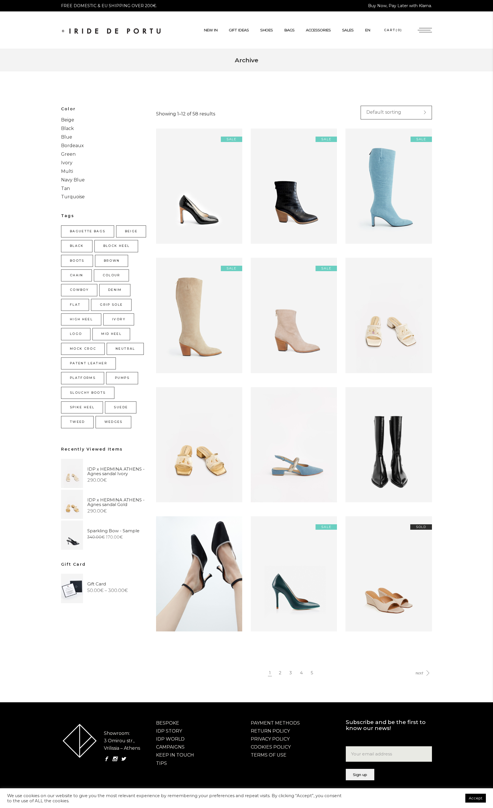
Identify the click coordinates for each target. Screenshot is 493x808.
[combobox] (396, 112)
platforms (83, 378)
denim (115, 290)
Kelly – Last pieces (180, 192)
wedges (113, 422)
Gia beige (264, 321)
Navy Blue (73, 180)
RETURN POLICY (270, 731)
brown (112, 261)
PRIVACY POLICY (270, 739)
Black (67, 128)
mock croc (83, 349)
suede (121, 407)
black (77, 246)
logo (76, 334)
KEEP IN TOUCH (175, 755)
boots (77, 261)
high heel (81, 319)
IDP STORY (169, 731)
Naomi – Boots (365, 450)
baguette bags (88, 231)
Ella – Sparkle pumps (183, 580)
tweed (77, 422)
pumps (122, 378)
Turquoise (73, 196)
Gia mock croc (270, 192)
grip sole (111, 305)
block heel (116, 246)
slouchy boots (88, 393)
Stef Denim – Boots (370, 192)
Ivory (66, 162)
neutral (125, 349)
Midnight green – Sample (282, 580)
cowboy (79, 290)
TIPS (161, 763)
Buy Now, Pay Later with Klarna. (400, 5)
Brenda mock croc (369, 580)
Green (68, 154)
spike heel (82, 407)
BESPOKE (167, 723)
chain (76, 275)
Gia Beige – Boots (179, 321)
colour (111, 275)
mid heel (111, 334)
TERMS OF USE (268, 755)
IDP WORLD (170, 739)
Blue (66, 137)
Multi (67, 171)
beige (131, 231)
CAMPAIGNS (170, 747)
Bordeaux (72, 145)
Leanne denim (270, 450)
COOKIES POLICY (271, 747)
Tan (65, 188)
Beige (67, 120)
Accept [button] (475, 798)
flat (75, 305)
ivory (119, 319)
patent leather (88, 363)
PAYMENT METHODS (275, 723)
